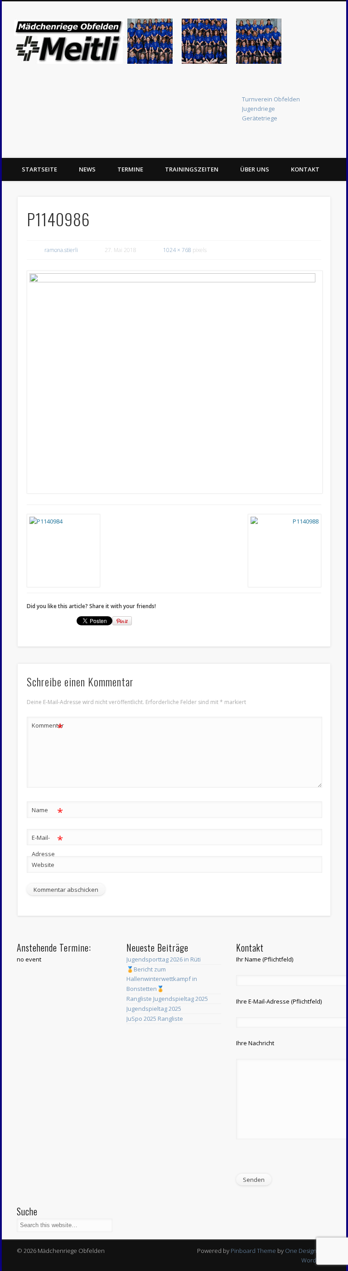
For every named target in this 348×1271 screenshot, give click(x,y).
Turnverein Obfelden (271, 99)
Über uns (254, 169)
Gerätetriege (259, 118)
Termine (130, 169)
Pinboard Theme (253, 1251)
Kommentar (47, 726)
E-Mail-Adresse (47, 845)
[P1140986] (174, 382)
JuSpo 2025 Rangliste (154, 1018)
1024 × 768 (177, 250)
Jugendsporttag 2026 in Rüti (163, 959)
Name (47, 811)
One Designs (302, 1251)
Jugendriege (258, 109)
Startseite (39, 169)
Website (43, 865)
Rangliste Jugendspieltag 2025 (167, 999)
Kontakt (305, 169)
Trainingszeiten (191, 169)
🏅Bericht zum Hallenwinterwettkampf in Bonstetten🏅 (161, 978)
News (87, 169)
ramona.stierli (61, 250)
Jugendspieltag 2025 (153, 1008)
